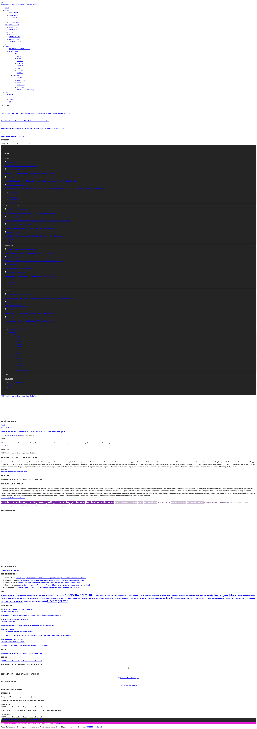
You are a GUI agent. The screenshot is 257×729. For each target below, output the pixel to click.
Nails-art (13, 29)
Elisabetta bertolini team (118, 595)
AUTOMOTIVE (14, 39)
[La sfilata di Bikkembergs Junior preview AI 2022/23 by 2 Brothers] (12, 639)
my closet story (6, 506)
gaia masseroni (16, 506)
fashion (226, 502)
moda (220, 502)
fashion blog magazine (28, 506)
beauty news (37, 595)
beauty (31, 595)
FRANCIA (20, 78)
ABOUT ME (4, 427)
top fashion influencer (100, 502)
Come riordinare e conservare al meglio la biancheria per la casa (25, 121)
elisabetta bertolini (13, 502)
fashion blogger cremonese (169, 595)
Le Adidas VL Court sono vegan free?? (18, 268)
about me (25, 595)
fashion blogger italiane (70, 502)
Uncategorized (36, 502)
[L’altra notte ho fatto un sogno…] (9, 302)
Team (11, 99)
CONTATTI (9, 94)
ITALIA (15, 53)
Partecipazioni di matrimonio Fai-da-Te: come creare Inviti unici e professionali (33, 261)
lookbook (116, 598)
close (2, 2)
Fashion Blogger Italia (239, 502)
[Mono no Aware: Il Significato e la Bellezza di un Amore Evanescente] (9, 317)
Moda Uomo (14, 15)
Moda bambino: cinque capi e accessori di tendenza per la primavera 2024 (28, 625)
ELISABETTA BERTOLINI (18, 97)
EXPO (19, 56)
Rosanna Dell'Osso (178, 598)
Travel (8, 46)
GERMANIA (21, 80)
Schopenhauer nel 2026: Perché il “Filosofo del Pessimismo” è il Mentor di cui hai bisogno (50, 587)
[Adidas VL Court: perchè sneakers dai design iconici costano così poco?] (15, 169)
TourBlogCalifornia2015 (19, 49)
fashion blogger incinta (186, 595)
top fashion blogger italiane (45, 506)
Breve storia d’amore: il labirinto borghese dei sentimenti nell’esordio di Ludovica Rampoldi (51, 580)
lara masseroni (109, 598)
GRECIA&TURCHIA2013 (25, 90)
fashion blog (150, 502)
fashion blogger (195, 502)
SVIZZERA (20, 85)
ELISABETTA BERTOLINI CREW (101, 595)
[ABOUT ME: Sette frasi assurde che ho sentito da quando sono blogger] (3, 425)
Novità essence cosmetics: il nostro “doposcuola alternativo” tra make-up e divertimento (37, 221)
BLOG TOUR (13, 51)
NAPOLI (20, 73)
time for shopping (60, 506)
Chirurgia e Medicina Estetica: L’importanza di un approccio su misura (30, 228)
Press (7, 92)
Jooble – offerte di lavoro (10, 570)
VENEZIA (20, 63)
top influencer (27, 601)
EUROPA (16, 75)
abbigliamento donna (126, 502)
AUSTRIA (20, 82)
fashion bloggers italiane (246, 595)
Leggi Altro (5, 445)
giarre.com (85, 598)
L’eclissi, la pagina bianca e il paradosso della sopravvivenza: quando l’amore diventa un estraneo (36, 113)
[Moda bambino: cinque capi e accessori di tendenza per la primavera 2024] (15, 619)
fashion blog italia (178, 502)
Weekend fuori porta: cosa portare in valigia (21, 166)
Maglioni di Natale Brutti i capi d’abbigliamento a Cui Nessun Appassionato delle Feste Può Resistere (41, 181)
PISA (18, 68)
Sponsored (202, 598)
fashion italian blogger (42, 598)
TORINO (20, 70)
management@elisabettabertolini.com (14, 471)
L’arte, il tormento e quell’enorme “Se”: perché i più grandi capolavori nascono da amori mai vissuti (54, 585)
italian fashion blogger (96, 598)
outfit (50, 502)
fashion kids (54, 598)
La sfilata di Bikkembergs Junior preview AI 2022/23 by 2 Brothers (24, 645)
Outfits (8, 10)
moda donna (164, 502)
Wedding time (14, 37)
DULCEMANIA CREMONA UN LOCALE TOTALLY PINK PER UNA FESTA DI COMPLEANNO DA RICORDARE (36, 635)
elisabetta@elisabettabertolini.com (13, 498)
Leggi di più (97, 727)
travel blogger (41, 601)
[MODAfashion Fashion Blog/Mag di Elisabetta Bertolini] (19, 4)
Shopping (9, 32)
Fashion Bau (14, 20)
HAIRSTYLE (13, 27)
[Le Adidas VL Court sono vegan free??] (11, 264)
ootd (140, 502)
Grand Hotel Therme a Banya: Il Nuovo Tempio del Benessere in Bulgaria (31, 213)
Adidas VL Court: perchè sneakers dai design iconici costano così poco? (30, 173)
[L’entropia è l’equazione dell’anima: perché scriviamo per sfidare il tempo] (9, 309)
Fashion (3, 621)
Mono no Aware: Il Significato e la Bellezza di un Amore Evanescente (30, 321)
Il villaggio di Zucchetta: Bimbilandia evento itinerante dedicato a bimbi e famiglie (31, 615)
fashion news (62, 598)
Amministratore (8, 435)
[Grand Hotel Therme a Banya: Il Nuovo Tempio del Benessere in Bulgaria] (16, 209)
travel (34, 601)
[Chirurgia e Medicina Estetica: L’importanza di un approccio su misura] (18, 224)
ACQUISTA (13, 34)
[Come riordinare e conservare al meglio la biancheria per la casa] (22, 249)
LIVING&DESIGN (15, 41)
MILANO (20, 61)
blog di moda (47, 595)
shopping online (210, 502)
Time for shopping (212, 598)
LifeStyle (17, 611)
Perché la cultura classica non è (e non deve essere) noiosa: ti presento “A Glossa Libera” (33, 128)
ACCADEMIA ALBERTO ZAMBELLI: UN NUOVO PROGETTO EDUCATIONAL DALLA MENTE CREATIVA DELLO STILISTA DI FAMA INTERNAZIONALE (54, 188)
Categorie (4, 697)
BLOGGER (11, 427)
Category (4, 144)
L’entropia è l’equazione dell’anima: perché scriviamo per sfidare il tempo (32, 313)
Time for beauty (12, 25)
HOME (7, 8)
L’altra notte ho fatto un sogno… (12, 136)
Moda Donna (14, 13)
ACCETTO (89, 727)
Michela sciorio (127, 598)
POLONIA (20, 87)
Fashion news (15, 22)
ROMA (19, 58)
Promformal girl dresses (128, 685)
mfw (120, 598)
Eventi (7, 44)
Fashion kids (14, 17)
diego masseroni (58, 595)
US (10, 102)
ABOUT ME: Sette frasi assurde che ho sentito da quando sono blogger (33, 431)
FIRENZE (20, 65)
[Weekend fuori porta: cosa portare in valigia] (11, 162)
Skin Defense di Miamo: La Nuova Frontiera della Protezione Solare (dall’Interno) (34, 236)
